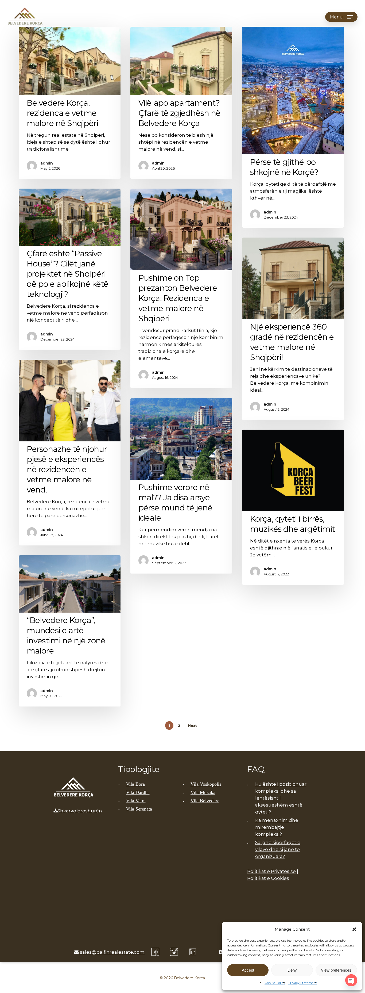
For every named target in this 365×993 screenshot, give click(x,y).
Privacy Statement (302, 983)
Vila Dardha (138, 792)
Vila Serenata (139, 809)
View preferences (336, 970)
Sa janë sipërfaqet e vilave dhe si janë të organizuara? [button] (277, 849)
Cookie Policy (275, 983)
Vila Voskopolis (206, 784)
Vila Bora (135, 784)
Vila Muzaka (203, 792)
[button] (354, 929)
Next (192, 726)
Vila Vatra (136, 800)
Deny (292, 970)
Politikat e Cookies (268, 878)
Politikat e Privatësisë (271, 871)
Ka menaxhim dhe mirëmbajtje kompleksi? (276, 827)
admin (46, 163)
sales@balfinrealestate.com (112, 952)
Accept (248, 970)
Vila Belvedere (205, 800)
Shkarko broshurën (79, 811)
